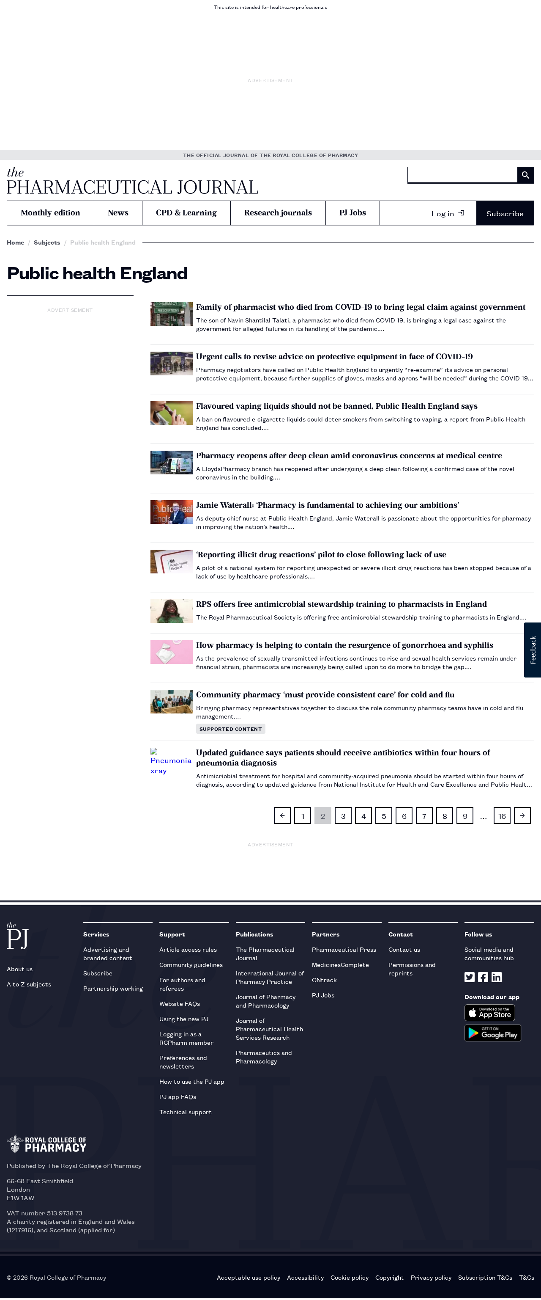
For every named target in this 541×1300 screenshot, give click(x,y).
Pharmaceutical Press (344, 949)
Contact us (404, 949)
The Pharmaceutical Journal (265, 953)
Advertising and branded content (107, 953)
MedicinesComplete (340, 964)
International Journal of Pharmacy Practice (270, 977)
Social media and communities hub (489, 953)
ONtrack (324, 979)
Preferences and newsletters (183, 1061)
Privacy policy (431, 1277)
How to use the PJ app (191, 1081)
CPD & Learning (186, 213)
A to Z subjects (29, 983)
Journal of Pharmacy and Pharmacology (265, 1000)
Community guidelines (191, 964)
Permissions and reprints (412, 968)
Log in (443, 213)
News (118, 213)
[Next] (522, 815)
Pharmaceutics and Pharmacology (264, 1056)
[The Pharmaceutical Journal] (132, 180)
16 (502, 815)
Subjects (47, 242)
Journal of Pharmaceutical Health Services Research (269, 1028)
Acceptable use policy (248, 1277)
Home (15, 242)
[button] (532, 650)
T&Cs (526, 1277)
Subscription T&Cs (485, 1277)
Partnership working (113, 987)
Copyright (389, 1277)
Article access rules (188, 949)
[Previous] (282, 815)
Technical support (185, 1111)
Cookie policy (350, 1277)
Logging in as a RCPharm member (186, 1038)
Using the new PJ (183, 1018)
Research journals (278, 213)
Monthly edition (50, 213)
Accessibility (305, 1277)
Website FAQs (179, 1003)
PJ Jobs (352, 213)
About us (20, 968)
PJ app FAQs (177, 1096)
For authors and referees (182, 983)
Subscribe (505, 213)
